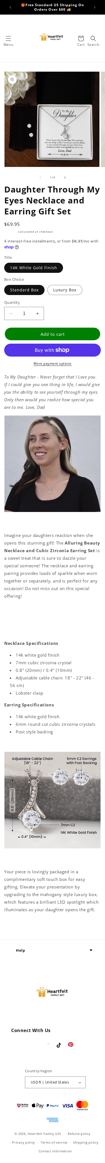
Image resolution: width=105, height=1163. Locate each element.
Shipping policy (86, 1142)
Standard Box (24, 290)
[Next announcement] (94, 7)
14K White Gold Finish (33, 267)
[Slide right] (65, 177)
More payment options (53, 363)
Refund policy (79, 1134)
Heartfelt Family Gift (44, 1134)
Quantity (12, 302)
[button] (8, 38)
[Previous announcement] (10, 7)
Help (20, 950)
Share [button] (16, 926)
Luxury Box (64, 290)
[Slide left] (40, 177)
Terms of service (54, 1142)
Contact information (55, 1151)
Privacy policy (23, 1142)
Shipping (10, 231)
